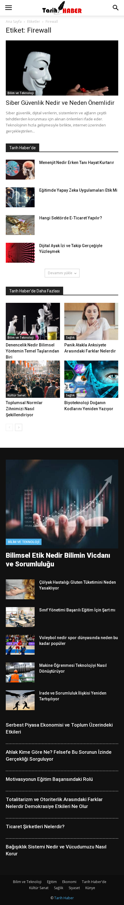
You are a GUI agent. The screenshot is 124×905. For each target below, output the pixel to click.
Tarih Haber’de (94, 881)
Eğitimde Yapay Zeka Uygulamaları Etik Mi (78, 190)
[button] (116, 8)
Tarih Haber (64, 897)
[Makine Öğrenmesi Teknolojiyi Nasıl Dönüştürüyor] (20, 672)
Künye (90, 887)
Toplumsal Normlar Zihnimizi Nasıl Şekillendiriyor (24, 408)
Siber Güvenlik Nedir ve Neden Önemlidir (60, 102)
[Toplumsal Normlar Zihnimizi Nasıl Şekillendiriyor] (33, 379)
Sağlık (70, 337)
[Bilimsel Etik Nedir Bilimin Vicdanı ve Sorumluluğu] (62, 504)
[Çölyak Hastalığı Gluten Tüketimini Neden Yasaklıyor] (20, 589)
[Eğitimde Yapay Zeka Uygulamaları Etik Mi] (20, 197)
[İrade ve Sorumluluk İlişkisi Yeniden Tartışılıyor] (20, 700)
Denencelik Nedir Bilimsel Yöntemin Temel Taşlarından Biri (32, 351)
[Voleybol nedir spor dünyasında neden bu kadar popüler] (20, 645)
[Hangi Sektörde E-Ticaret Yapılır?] (20, 225)
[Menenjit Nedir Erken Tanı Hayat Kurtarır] (20, 170)
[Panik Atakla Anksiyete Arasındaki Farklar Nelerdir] (91, 321)
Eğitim (52, 881)
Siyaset (74, 887)
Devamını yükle (60, 272)
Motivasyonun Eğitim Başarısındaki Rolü (49, 779)
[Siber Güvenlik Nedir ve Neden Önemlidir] (62, 68)
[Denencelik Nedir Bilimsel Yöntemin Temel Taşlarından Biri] (33, 321)
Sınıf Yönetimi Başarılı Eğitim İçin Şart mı (77, 610)
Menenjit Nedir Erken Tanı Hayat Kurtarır (76, 162)
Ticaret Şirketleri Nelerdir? (35, 826)
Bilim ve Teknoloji (20, 93)
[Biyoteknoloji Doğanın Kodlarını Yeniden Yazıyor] (91, 379)
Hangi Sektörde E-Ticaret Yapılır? (70, 218)
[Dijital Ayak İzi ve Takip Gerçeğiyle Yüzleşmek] (20, 253)
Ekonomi (69, 881)
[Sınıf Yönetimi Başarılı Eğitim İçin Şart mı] (20, 617)
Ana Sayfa (14, 21)
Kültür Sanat (16, 395)
